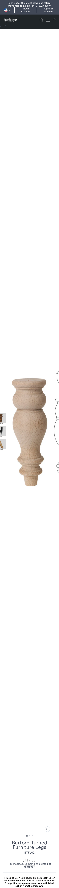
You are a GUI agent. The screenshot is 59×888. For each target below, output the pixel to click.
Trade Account (25, 10)
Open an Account (48, 10)
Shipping (30, 864)
